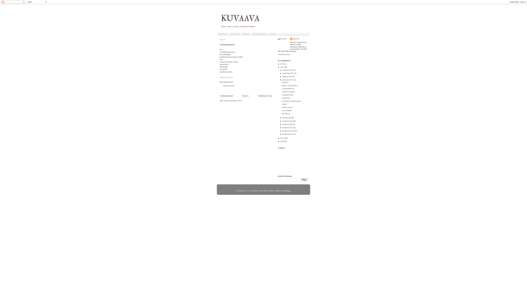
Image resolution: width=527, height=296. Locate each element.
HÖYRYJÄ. (286, 114)
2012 (282, 67)
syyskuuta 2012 (287, 80)
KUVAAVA (240, 18)
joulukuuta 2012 (287, 70)
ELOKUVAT (235, 34)
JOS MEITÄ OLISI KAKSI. (291, 101)
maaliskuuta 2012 (288, 131)
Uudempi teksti (226, 96)
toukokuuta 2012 (288, 128)
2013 (282, 64)
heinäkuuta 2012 (287, 121)
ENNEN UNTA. (287, 107)
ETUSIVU (223, 34)
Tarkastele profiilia (284, 54)
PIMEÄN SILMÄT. (288, 92)
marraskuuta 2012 (288, 73)
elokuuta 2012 (287, 118)
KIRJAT (246, 34)
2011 (282, 138)
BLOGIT (273, 34)
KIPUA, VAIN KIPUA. (290, 86)
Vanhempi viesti (265, 96)
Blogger (287, 191)
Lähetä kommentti (229, 86)
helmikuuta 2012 (288, 134)
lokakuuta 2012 (287, 77)
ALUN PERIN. (287, 111)
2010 (282, 141)
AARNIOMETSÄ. (288, 89)
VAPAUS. (285, 83)
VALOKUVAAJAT (259, 34)
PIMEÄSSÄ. (286, 98)
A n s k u (296, 39)
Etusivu (245, 96)
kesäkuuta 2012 (287, 124)
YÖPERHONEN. (288, 95)
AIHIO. (284, 104)
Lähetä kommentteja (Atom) (233, 101)
